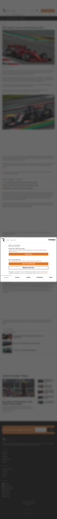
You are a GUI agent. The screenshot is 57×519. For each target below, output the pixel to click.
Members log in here (28, 267)
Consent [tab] (6, 277)
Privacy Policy (44, 273)
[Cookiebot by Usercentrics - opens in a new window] (49, 240)
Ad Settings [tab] (39, 277)
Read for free (28, 254)
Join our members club (28, 263)
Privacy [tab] (17, 277)
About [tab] (51, 277)
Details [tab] (29, 277)
